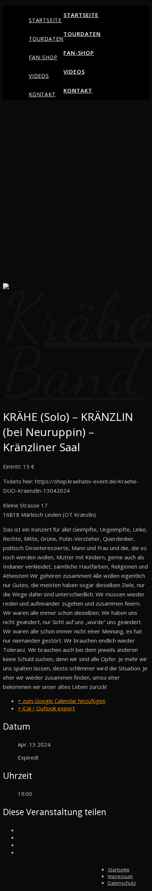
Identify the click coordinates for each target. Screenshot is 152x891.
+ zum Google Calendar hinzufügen (62, 700)
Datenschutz (122, 883)
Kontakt (42, 94)
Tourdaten (46, 38)
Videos (39, 75)
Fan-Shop (43, 57)
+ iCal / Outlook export (46, 708)
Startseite (45, 20)
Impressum (120, 876)
